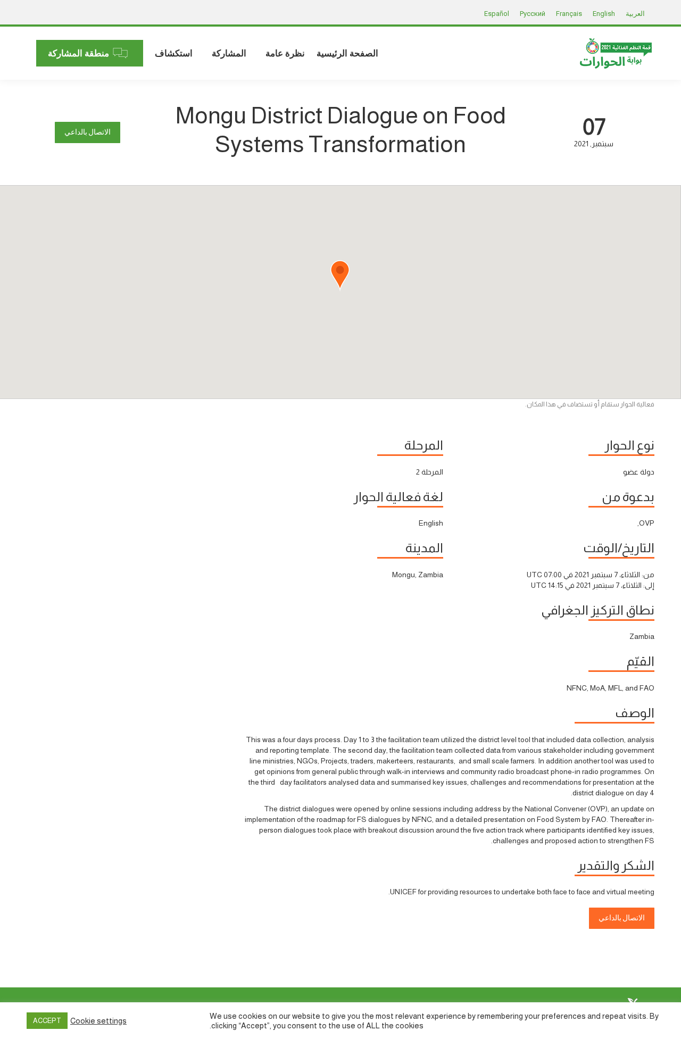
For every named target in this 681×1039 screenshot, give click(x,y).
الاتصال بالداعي (87, 132)
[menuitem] (347, 53)
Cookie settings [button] (98, 1021)
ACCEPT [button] (47, 1021)
